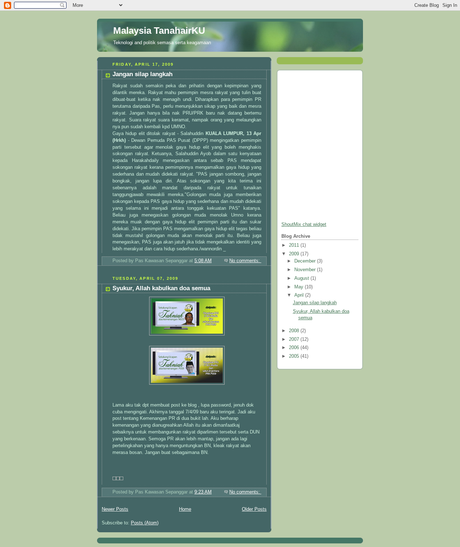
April (299, 295)
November (305, 269)
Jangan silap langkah (142, 74)
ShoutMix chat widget (303, 224)
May (299, 286)
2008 (294, 330)
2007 (294, 339)
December (305, 261)
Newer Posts (115, 509)
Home (185, 509)
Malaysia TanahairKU (159, 30)
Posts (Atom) (144, 522)
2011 (294, 245)
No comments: (245, 260)
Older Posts (254, 509)
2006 (294, 347)
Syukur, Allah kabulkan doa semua (161, 288)
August (302, 278)
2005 (294, 356)
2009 (294, 253)
